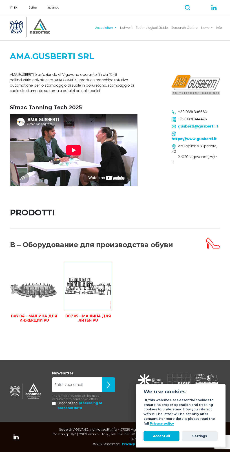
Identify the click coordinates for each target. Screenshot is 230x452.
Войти (33, 7)
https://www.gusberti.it (194, 138)
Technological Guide (152, 28)
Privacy (128, 444)
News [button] (205, 28)
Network (126, 28)
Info (219, 28)
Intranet (53, 7)
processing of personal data (80, 405)
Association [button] (104, 28)
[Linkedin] (214, 7)
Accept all (161, 436)
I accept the (80, 405)
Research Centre (184, 28)
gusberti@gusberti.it (198, 126)
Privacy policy (162, 423)
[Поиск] (188, 8)
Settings (199, 436)
